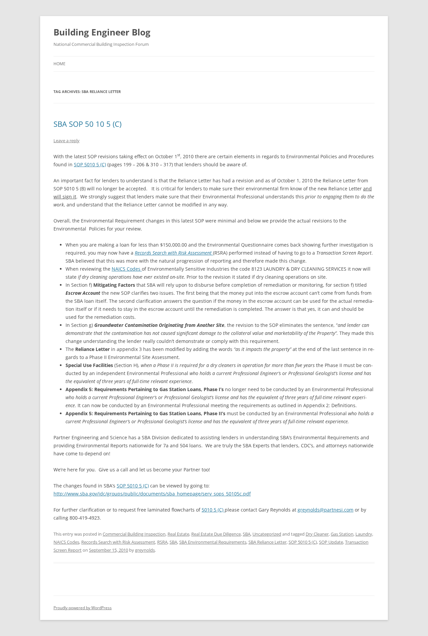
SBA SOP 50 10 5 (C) (87, 124)
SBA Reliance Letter (267, 542)
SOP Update (331, 542)
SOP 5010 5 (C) (90, 164)
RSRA (162, 542)
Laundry (363, 534)
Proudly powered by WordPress (83, 608)
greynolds (145, 550)
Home (60, 64)
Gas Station (342, 534)
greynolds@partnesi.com (325, 510)
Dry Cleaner (317, 534)
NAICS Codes (127, 269)
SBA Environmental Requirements (212, 542)
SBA (246, 534)
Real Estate (178, 534)
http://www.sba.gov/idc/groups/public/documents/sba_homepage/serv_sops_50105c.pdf (152, 493)
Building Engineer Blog (102, 32)
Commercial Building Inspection (134, 534)
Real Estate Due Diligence (216, 534)
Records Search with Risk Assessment (174, 253)
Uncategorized (266, 534)
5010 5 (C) (213, 510)
